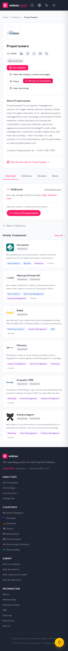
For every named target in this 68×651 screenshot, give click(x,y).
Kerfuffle (10, 468)
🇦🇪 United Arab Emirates (16, 544)
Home (5, 17)
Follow (16, 81)
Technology (9, 487)
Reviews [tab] (42, 175)
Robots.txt (8, 620)
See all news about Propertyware (28, 162)
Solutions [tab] (26, 175)
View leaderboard (52, 189)
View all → (59, 235)
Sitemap (7, 615)
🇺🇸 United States (12, 539)
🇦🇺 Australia (9, 518)
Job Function (10, 493)
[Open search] (32, 5)
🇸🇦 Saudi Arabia (11, 549)
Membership (9, 599)
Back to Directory (16, 225)
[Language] (39, 5)
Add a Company (11, 564)
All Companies (10, 482)
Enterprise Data (11, 604)
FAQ (5, 610)
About (6, 594)
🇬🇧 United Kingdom (13, 512)
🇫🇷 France (8, 528)
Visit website (19, 67)
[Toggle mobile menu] (54, 5)
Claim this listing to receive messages (31, 74)
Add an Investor (11, 569)
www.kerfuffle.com (39, 468)
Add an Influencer (12, 579)
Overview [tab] (10, 175)
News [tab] (55, 175)
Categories (9, 498)
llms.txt (7, 625)
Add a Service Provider (15, 574)
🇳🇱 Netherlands (11, 533)
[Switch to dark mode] (47, 5)
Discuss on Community (39, 81)
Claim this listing (21, 88)
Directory (16, 17)
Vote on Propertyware (25, 213)
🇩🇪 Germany (9, 523)
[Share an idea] (59, 642)
